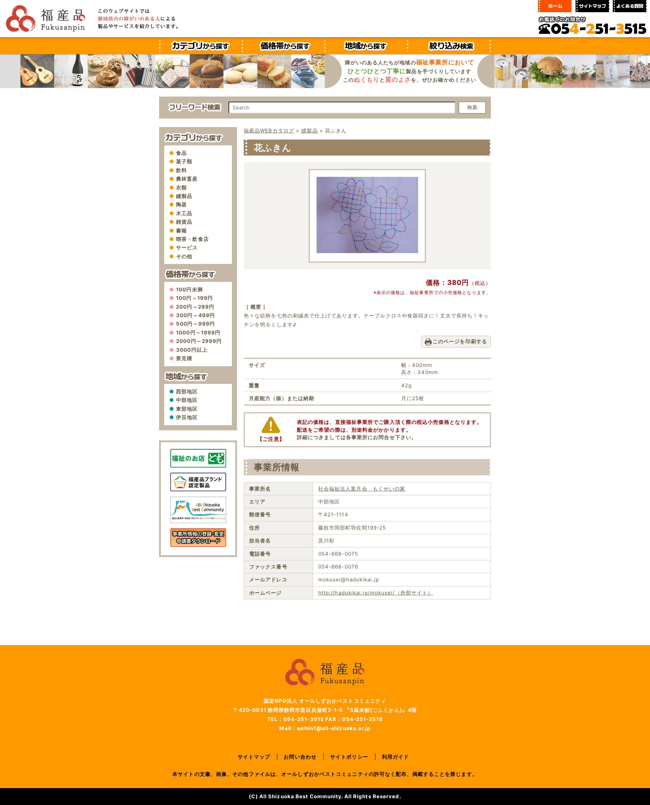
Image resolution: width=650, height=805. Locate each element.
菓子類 (184, 161)
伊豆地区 (187, 417)
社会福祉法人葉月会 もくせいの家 (362, 489)
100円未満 (189, 289)
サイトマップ (254, 757)
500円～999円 (195, 324)
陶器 (181, 204)
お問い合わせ (300, 757)
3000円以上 (192, 350)
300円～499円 (195, 315)
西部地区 (187, 391)
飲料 (181, 170)
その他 (184, 256)
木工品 (184, 213)
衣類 (181, 187)
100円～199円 (194, 298)
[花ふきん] (367, 251)
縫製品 (184, 196)
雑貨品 (184, 222)
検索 (472, 107)
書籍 (181, 230)
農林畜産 (187, 179)
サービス (187, 247)
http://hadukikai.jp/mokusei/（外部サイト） (375, 593)
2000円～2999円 (199, 341)
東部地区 (187, 409)
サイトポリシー (349, 757)
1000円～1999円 (198, 332)
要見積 (184, 358)
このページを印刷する (460, 341)
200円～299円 (195, 307)
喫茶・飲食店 (192, 239)
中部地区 (187, 400)
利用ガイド (395, 757)
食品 (181, 153)
